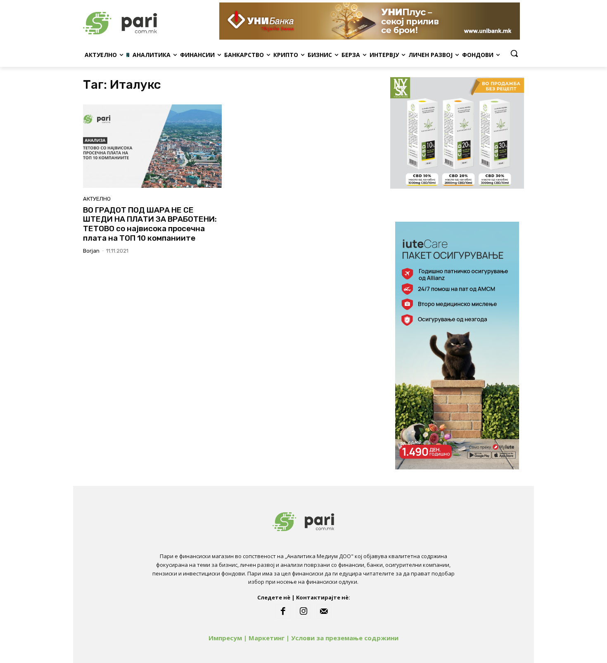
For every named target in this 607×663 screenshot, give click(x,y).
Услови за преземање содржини (344, 638)
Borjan (91, 251)
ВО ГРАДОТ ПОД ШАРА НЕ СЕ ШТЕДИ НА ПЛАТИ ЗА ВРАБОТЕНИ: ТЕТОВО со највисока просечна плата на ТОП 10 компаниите (150, 224)
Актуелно (97, 198)
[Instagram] (303, 611)
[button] (514, 53)
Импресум (225, 638)
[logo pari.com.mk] (149, 21)
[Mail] (324, 611)
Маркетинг (267, 638)
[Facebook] (282, 611)
